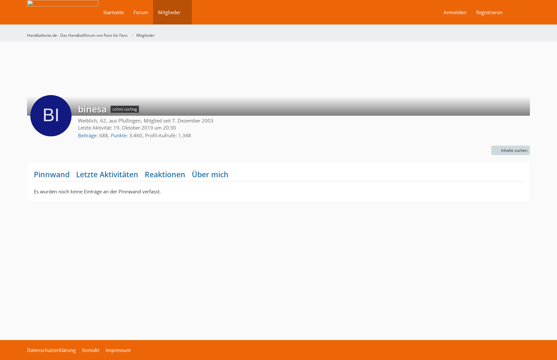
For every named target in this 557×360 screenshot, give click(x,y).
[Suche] (518, 12)
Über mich (210, 174)
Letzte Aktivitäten (107, 174)
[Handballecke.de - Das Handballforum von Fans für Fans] (62, 16)
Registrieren (489, 12)
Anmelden (455, 12)
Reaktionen (165, 174)
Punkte (118, 135)
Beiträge (87, 135)
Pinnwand (52, 174)
